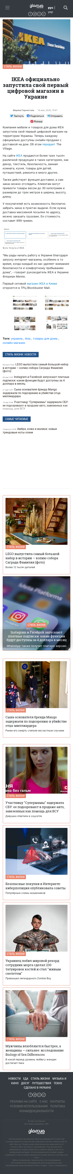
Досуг (25, 1083)
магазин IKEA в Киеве (42, 283)
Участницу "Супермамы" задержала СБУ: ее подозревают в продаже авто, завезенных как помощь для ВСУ (35, 405)
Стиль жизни (13, 66)
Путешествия (41, 1083)
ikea (27, 338)
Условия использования (29, 1106)
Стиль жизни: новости (20, 354)
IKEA (19, 155)
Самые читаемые (16, 419)
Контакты (57, 1101)
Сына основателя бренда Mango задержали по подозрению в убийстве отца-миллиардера (32, 393)
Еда (25, 1078)
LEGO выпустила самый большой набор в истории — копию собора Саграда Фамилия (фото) (35, 368)
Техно (58, 1083)
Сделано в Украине (37, 1087)
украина (17, 338)
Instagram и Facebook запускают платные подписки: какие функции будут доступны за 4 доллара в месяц (36, 380)
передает (49, 144)
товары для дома (45, 338)
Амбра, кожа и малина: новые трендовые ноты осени (30, 430)
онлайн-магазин (14, 342)
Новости (14, 1078)
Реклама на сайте (23, 1101)
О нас (44, 1101)
